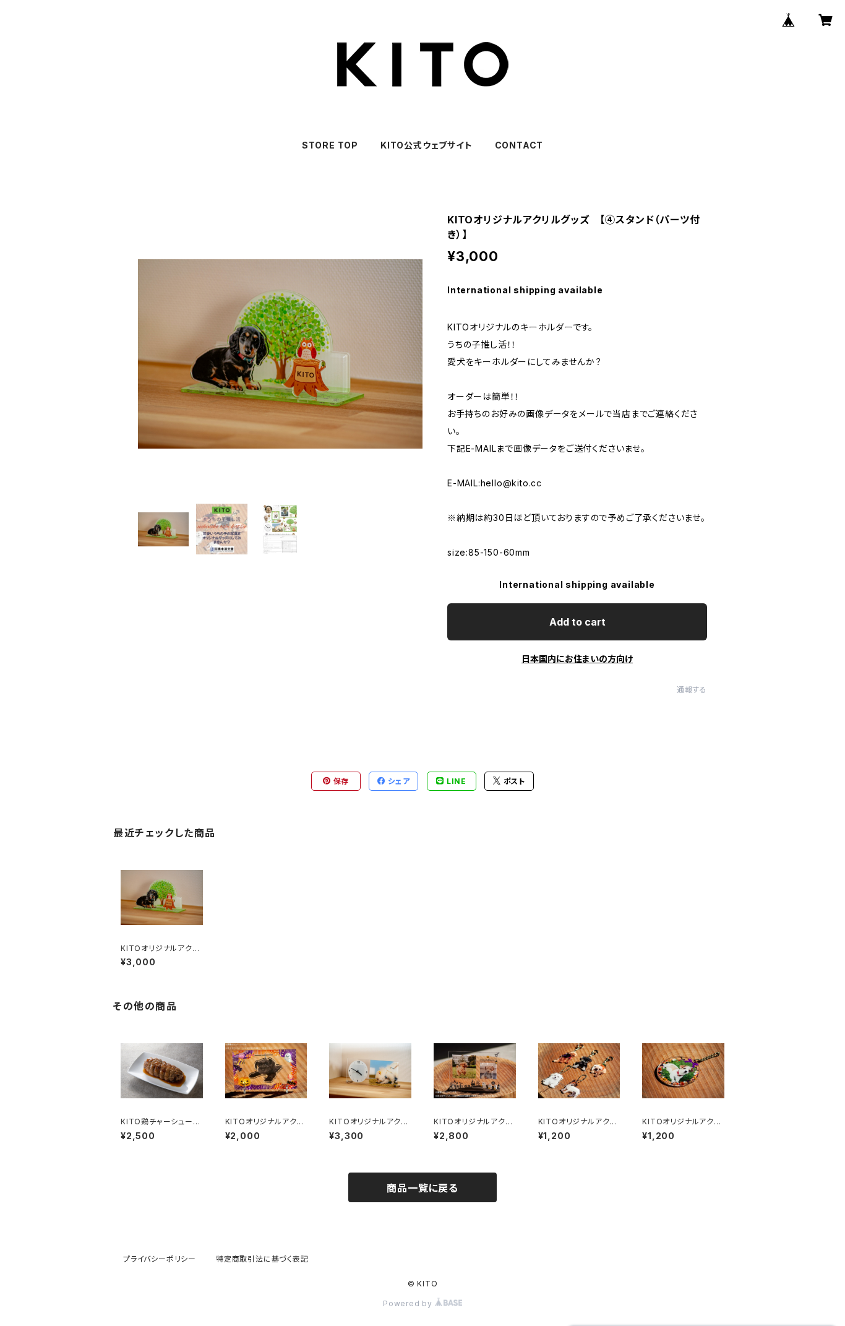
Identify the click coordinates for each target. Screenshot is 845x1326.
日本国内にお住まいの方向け (577, 658)
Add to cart (577, 622)
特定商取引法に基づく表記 (262, 1259)
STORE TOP (330, 145)
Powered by (409, 1303)
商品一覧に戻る (422, 1188)
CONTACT (519, 145)
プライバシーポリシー (159, 1259)
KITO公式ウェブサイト (426, 145)
